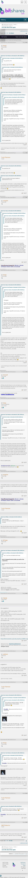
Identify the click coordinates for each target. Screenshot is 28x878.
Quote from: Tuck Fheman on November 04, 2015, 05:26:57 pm (12, 55)
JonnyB (5, 375)
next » (26, 31)
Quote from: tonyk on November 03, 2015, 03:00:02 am (14, 700)
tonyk (4, 45)
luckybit (5, 200)
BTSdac (5, 540)
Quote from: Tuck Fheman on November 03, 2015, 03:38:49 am (14, 697)
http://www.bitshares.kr (15, 643)
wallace (5, 654)
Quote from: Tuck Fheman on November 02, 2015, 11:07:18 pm (13, 94)
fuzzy (4, 403)
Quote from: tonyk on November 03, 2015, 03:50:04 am (11, 695)
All (7, 33)
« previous (22, 31)
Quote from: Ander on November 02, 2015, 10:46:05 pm (14, 97)
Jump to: (11, 853)
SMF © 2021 (5, 864)
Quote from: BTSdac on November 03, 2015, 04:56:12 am (11, 516)
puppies (5, 474)
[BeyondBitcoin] (3, 407)
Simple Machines (5, 866)
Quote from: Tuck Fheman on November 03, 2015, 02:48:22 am (12, 550)
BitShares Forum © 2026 (23, 864)
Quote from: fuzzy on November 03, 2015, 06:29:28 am (11, 92)
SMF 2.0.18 (5, 862)
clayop (5, 598)
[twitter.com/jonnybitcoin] (3, 378)
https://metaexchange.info (7, 265)
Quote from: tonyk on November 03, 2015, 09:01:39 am (12, 58)
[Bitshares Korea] (3, 601)
